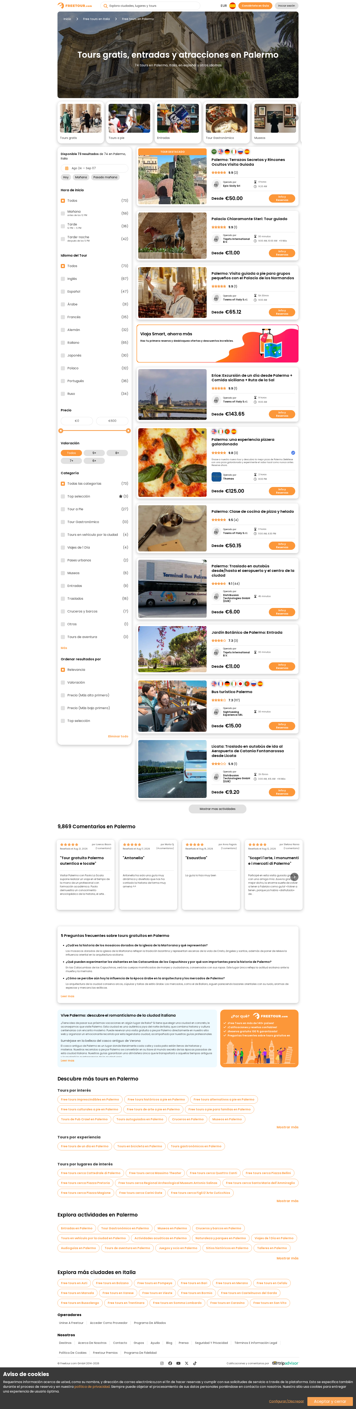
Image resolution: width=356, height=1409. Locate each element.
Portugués (97, 381)
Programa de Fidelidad (140, 1353)
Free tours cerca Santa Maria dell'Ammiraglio (260, 1183)
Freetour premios (105, 1353)
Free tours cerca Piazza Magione (86, 1193)
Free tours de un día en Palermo (85, 1146)
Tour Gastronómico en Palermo (125, 1228)
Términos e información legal (255, 1343)
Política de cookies (73, 1353)
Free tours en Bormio (196, 1293)
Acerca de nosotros (92, 1343)
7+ (71, 461)
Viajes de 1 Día (97, 548)
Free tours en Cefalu (272, 1283)
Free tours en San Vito (270, 1303)
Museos (97, 573)
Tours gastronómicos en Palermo (196, 1146)
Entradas (97, 586)
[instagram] (161, 1363)
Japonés (97, 355)
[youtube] (178, 1363)
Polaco (97, 368)
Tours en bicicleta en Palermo (139, 1146)
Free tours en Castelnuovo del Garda (249, 1293)
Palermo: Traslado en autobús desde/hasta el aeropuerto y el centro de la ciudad (253, 571)
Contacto (120, 1343)
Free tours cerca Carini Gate (140, 1193)
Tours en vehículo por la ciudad (97, 535)
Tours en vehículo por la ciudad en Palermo (93, 1238)
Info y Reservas (282, 198)
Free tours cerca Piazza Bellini (268, 1173)
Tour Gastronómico (97, 522)
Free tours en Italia (96, 19)
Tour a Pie (97, 509)
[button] (80, 122)
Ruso (97, 394)
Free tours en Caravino (227, 1303)
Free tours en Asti (74, 1283)
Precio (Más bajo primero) (88, 708)
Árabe (97, 304)
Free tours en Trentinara (126, 1303)
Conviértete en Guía (255, 5)
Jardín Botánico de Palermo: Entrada (247, 632)
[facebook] (170, 1363)
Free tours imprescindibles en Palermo (90, 1099)
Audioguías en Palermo (78, 1248)
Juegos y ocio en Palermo (178, 1248)
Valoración (76, 682)
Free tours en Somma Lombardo (177, 1303)
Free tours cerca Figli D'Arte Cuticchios (200, 1193)
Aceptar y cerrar (330, 1401)
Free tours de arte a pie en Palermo (153, 1109)
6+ (94, 461)
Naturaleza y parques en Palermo (221, 1238)
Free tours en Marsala (77, 1293)
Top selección (97, 496)
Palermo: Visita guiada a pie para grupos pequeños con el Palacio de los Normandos (253, 275)
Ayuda (155, 1343)
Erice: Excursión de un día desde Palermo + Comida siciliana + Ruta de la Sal (252, 377)
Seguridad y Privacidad (211, 1343)
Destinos (65, 1343)
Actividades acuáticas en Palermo (161, 1238)
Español (97, 292)
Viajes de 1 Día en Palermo (274, 1238)
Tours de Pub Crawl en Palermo (84, 1119)
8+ (117, 453)
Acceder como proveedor (109, 1323)
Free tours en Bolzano (112, 1283)
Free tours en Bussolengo (80, 1303)
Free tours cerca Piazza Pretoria (85, 1183)
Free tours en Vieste (157, 1293)
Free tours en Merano (232, 1283)
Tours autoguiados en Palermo (139, 1119)
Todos (71, 453)
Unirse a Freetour (71, 1323)
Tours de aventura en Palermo (127, 1248)
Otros (97, 624)
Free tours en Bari (194, 1283)
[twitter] (186, 1363)
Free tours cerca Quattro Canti (213, 1173)
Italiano (97, 343)
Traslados (97, 599)
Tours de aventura (97, 637)
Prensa (184, 1343)
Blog (169, 1343)
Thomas (228, 478)
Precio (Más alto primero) (88, 695)
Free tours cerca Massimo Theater (155, 1173)
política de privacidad (92, 1386)
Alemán (97, 330)
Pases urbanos (97, 560)
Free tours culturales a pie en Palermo (89, 1109)
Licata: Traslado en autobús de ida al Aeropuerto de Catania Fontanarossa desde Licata (248, 751)
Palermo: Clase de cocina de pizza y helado (253, 511)
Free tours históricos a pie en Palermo (156, 1099)
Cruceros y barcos (97, 611)
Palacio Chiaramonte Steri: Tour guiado (249, 219)
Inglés (97, 279)
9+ (94, 453)
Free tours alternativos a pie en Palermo (224, 1099)
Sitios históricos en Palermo (227, 1248)
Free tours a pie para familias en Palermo (220, 1109)
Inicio (67, 19)
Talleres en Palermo (272, 1248)
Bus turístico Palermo (232, 692)
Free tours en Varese (118, 1293)
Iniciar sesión (286, 5)
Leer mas (67, 996)
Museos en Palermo (227, 1119)
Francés (97, 317)
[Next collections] (295, 118)
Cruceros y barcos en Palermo (218, 1228)
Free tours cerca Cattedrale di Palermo (91, 1173)
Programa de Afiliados (150, 1323)
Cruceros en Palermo (188, 1119)
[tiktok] (194, 1363)
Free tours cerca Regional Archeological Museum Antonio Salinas (167, 1183)
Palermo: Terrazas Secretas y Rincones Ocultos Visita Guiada (248, 162)
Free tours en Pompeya (154, 1283)
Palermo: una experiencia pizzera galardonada (243, 442)
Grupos (139, 1343)
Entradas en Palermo (77, 1228)
